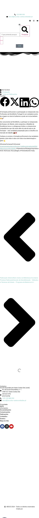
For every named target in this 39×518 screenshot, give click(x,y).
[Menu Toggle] (19, 24)
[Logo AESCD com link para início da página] (19, 381)
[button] (5, 102)
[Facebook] (2, 426)
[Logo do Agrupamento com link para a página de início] (19, 6)
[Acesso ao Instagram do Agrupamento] (34, 20)
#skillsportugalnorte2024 (28, 146)
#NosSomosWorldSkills (8, 148)
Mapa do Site (4, 421)
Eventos (2, 419)
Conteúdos (3, 416)
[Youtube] (11, 426)
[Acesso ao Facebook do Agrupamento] (30, 20)
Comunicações (5, 412)
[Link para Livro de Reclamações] (19, 495)
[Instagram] (7, 426)
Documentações (5, 410)
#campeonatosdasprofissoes (10, 146)
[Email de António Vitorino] (2, 512)
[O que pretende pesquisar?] (10, 35)
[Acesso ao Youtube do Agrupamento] (38, 20)
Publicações (4, 414)
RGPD (2, 406)
